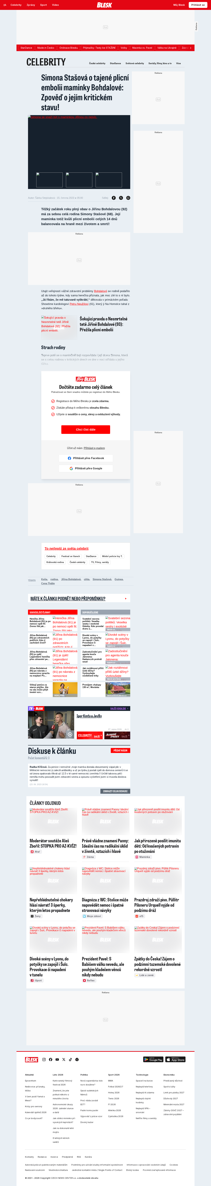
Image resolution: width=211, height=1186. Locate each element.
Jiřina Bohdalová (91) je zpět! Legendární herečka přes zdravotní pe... (40, 655)
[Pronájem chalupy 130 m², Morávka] (118, 689)
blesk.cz (111, 629)
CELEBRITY (46, 61)
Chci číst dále (86, 429)
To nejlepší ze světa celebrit (67, 548)
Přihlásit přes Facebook (88, 458)
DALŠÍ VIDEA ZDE (118, 708)
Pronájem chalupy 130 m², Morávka (91, 686)
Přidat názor (120, 750)
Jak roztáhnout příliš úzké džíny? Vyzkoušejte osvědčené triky (93, 672)
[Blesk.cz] (104, 5)
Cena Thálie (48, 583)
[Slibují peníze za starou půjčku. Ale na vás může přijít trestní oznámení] (65, 689)
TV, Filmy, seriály (100, 562)
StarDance (115, 63)
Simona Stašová (102, 579)
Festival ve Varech (70, 556)
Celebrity (51, 556)
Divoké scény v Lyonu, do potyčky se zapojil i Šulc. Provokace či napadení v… (91, 640)
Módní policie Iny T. (112, 556)
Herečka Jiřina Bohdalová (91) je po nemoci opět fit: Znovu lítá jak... (40, 622)
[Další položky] (190, 47)
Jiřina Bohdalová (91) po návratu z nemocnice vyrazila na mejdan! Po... (39, 672)
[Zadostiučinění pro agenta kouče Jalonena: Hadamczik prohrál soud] (118, 656)
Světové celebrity (135, 63)
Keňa (44, 579)
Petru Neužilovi (79, 304)
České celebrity (97, 63)
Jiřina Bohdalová (71, 579)
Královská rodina (55, 562)
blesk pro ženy (114, 679)
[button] (153, 1059)
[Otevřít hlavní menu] (5, 5)
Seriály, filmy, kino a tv (160, 63)
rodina (54, 579)
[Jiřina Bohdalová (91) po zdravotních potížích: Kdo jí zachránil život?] (65, 640)
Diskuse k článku (52, 750)
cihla (86, 579)
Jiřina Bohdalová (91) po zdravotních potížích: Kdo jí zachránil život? (39, 639)
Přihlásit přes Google (88, 468)
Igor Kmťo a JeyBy (89, 715)
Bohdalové (100, 291)
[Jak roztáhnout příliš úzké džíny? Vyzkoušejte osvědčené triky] (118, 673)
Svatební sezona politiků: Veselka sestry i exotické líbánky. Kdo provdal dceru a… (93, 624)
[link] (44, 1060)
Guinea (119, 579)
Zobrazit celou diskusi (115, 791)
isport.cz (111, 646)
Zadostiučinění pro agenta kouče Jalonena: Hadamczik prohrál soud (92, 657)
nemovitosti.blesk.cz (116, 695)
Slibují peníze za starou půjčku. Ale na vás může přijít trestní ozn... (39, 688)
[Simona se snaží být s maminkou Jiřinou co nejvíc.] (62, 117)
